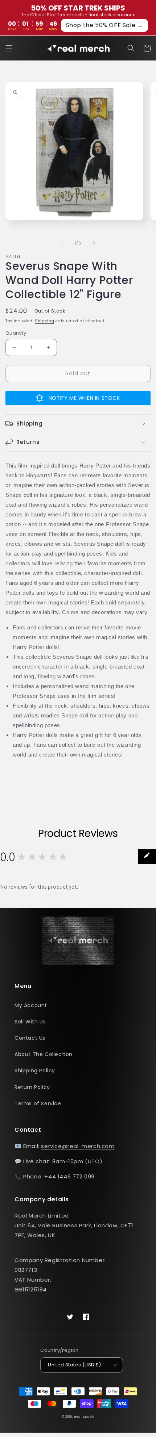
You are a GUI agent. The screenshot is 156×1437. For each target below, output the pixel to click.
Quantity (15, 333)
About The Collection (44, 1054)
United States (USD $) (74, 1364)
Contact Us (30, 1038)
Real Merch (84, 1417)
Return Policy (32, 1087)
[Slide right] (94, 243)
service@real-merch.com (77, 1146)
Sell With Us (30, 1021)
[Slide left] (62, 243)
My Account (31, 1005)
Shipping (44, 321)
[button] (9, 48)
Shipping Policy (35, 1070)
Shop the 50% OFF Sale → (104, 25)
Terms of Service (38, 1103)
